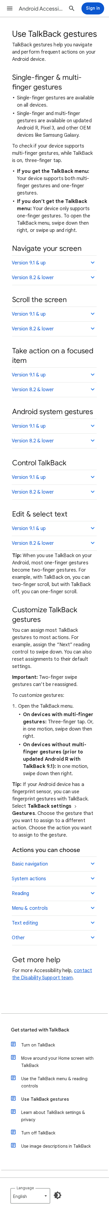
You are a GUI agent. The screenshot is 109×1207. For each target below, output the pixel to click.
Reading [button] (20, 893)
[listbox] (30, 1196)
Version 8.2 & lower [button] (33, 278)
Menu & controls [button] (30, 908)
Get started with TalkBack (40, 1030)
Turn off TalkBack (38, 1133)
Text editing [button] (25, 923)
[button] (9, 8)
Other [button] (18, 938)
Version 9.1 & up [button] (29, 263)
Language (25, 1188)
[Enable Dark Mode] (57, 1195)
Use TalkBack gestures (45, 1099)
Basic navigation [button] (30, 864)
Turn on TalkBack (38, 1045)
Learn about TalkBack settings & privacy (53, 1116)
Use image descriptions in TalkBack (56, 1146)
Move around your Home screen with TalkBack (57, 1062)
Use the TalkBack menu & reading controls (54, 1082)
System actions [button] (29, 879)
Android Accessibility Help (41, 8)
